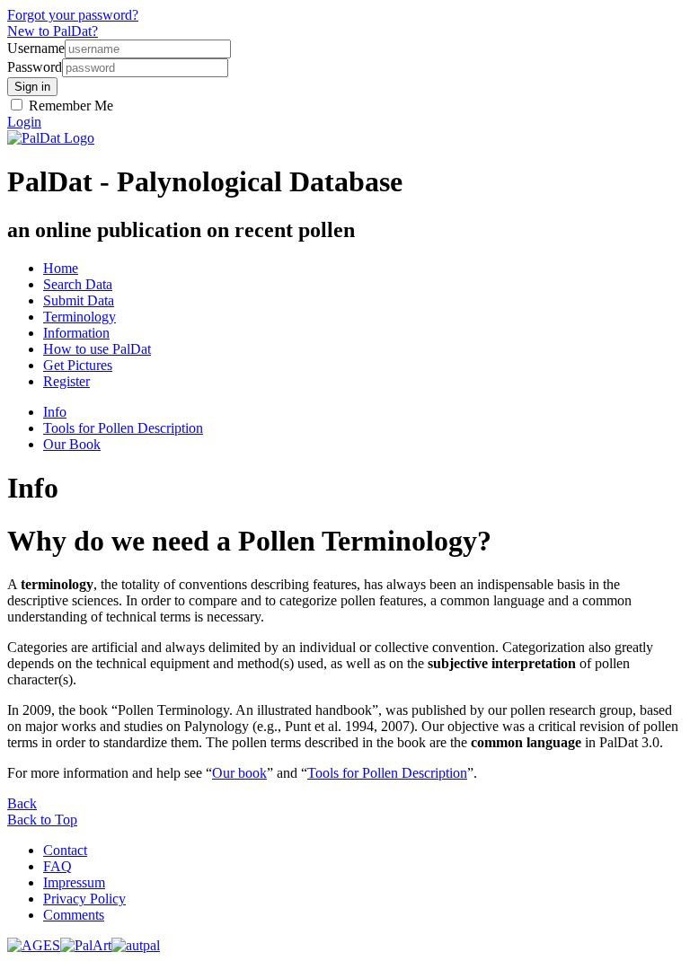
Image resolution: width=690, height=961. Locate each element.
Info (54, 411)
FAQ (57, 866)
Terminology (79, 316)
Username (36, 48)
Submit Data (78, 300)
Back (22, 803)
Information (76, 332)
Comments (73, 914)
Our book (239, 772)
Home (60, 268)
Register (66, 381)
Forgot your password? (72, 14)
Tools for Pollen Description (123, 428)
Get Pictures (77, 365)
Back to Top (42, 819)
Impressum (74, 882)
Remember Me (69, 105)
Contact (65, 850)
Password (34, 67)
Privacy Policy (84, 898)
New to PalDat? (52, 31)
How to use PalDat (97, 349)
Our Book (72, 444)
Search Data (77, 284)
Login (24, 121)
